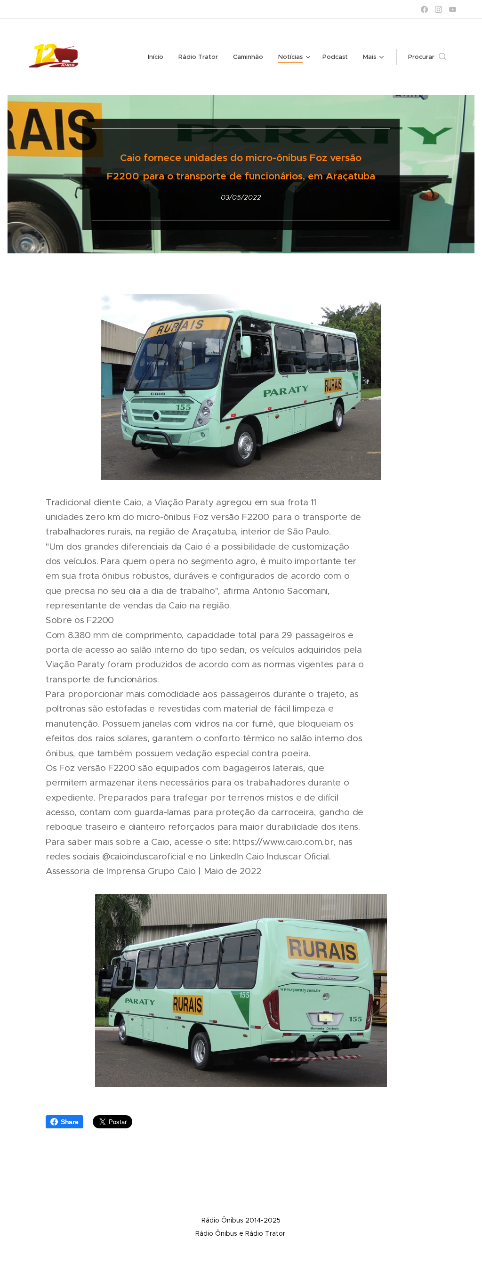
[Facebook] (424, 9)
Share (70, 1122)
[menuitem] (158, 57)
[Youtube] (452, 9)
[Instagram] (438, 9)
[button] (427, 57)
